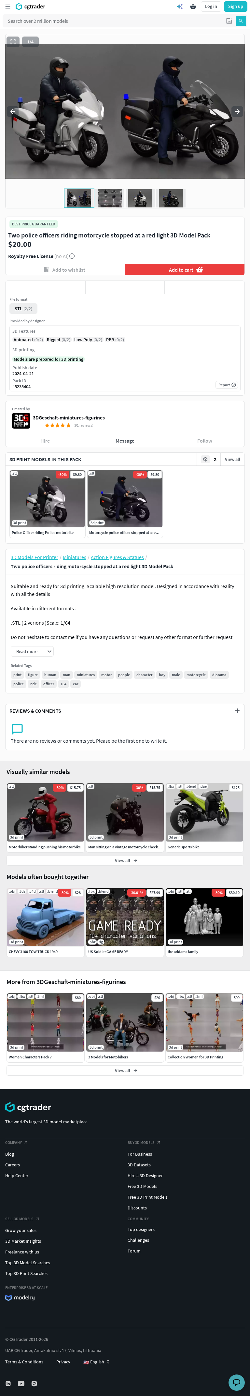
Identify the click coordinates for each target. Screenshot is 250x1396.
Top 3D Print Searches (26, 1273)
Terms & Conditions (24, 1362)
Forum (134, 1251)
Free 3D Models (142, 1186)
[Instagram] (35, 1383)
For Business (140, 1154)
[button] (229, 21)
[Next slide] (237, 111)
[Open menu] (8, 6)
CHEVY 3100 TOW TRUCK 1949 (33, 951)
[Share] (204, 287)
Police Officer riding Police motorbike (43, 532)
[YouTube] (22, 1383)
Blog (9, 1154)
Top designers (141, 1229)
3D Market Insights (23, 1241)
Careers (12, 1165)
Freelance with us (22, 1252)
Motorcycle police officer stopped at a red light (127, 532)
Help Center (16, 1175)
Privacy (63, 1362)
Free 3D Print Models (148, 1197)
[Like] (45, 287)
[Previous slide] (13, 111)
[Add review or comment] (237, 710)
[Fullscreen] (13, 42)
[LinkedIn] (9, 1383)
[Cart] (193, 6)
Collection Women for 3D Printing (195, 1057)
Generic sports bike (184, 846)
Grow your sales (20, 1230)
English (93, 1362)
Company (13, 1142)
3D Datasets (139, 1165)
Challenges (138, 1240)
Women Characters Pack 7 (30, 1057)
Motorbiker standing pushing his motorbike (45, 846)
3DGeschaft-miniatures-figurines (69, 417)
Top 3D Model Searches (27, 1263)
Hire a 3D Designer (145, 1175)
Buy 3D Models (141, 1142)
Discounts (137, 1208)
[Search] (241, 21)
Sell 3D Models (19, 1218)
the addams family (183, 951)
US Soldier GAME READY (108, 951)
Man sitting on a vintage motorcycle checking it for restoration (139, 846)
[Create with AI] (180, 6)
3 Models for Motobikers (108, 1057)
